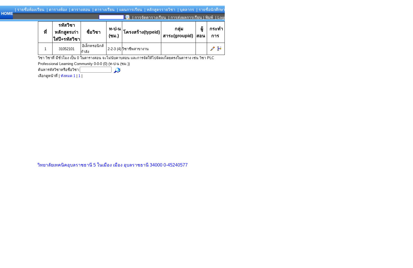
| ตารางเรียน (103, 9)
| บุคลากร (186, 9)
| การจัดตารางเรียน (149, 17)
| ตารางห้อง (57, 9)
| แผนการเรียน (129, 9)
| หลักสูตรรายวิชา (159, 9)
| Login (220, 17)
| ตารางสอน (79, 9)
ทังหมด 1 (68, 76)
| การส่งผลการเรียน (185, 17)
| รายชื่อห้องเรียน (29, 9)
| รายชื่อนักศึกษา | (211, 9)
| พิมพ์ (208, 17)
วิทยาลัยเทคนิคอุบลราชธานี (64, 165)
